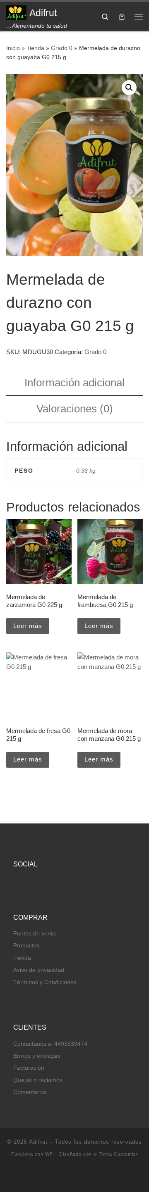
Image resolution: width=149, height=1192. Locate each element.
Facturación (28, 1068)
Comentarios (30, 1092)
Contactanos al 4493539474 (50, 1044)
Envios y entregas (36, 1056)
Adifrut (38, 1142)
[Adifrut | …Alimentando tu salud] (16, 12)
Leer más (27, 625)
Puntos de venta (34, 933)
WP (49, 1154)
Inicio (13, 48)
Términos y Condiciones (45, 982)
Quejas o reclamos (37, 1080)
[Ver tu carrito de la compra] (121, 16)
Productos (26, 945)
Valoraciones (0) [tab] (74, 408)
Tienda (35, 48)
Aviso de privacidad (38, 970)
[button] (129, 87)
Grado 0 (61, 48)
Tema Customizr (118, 1154)
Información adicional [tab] (74, 382)
